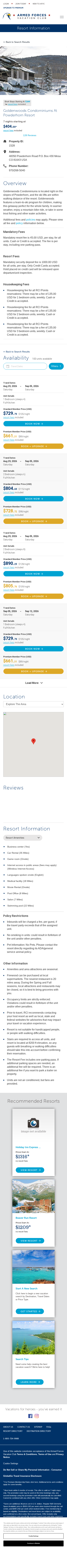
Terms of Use (44, 1454)
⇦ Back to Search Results (16, 42)
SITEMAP (38, 1427)
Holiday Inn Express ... (28, 1147)
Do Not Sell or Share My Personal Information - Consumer (32, 1470)
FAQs (48, 1427)
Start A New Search (26, 1288)
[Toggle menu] (62, 17)
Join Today (20, 4)
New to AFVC (39, 4)
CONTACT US (23, 1427)
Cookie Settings (33, 1536)
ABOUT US (8, 1427)
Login (6, 4)
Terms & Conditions (27, 1454)
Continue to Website (33, 1543)
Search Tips (22, 1359)
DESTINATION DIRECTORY (39, 1431)
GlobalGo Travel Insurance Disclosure (22, 1476)
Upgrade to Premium (13, 8)
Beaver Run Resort (26, 1217)
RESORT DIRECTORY (12, 1431)
